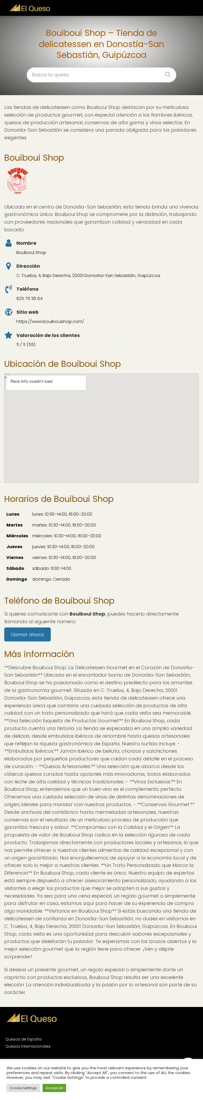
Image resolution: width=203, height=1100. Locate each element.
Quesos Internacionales (27, 1046)
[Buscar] (165, 72)
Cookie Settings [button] (23, 1087)
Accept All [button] (54, 1087)
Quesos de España (23, 1039)
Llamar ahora (27, 634)
